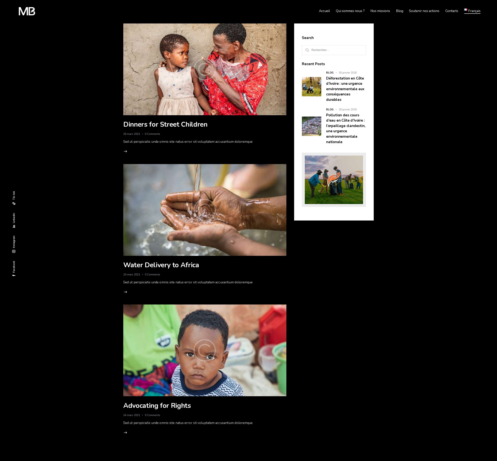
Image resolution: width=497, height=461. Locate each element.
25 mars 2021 (131, 274)
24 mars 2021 (131, 415)
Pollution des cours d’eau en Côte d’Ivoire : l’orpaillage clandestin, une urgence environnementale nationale (345, 128)
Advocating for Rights (157, 405)
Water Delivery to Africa (161, 265)
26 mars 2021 (131, 134)
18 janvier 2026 (348, 72)
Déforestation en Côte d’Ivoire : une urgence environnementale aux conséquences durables (345, 89)
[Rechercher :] (334, 50)
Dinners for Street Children (165, 124)
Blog (330, 72)
